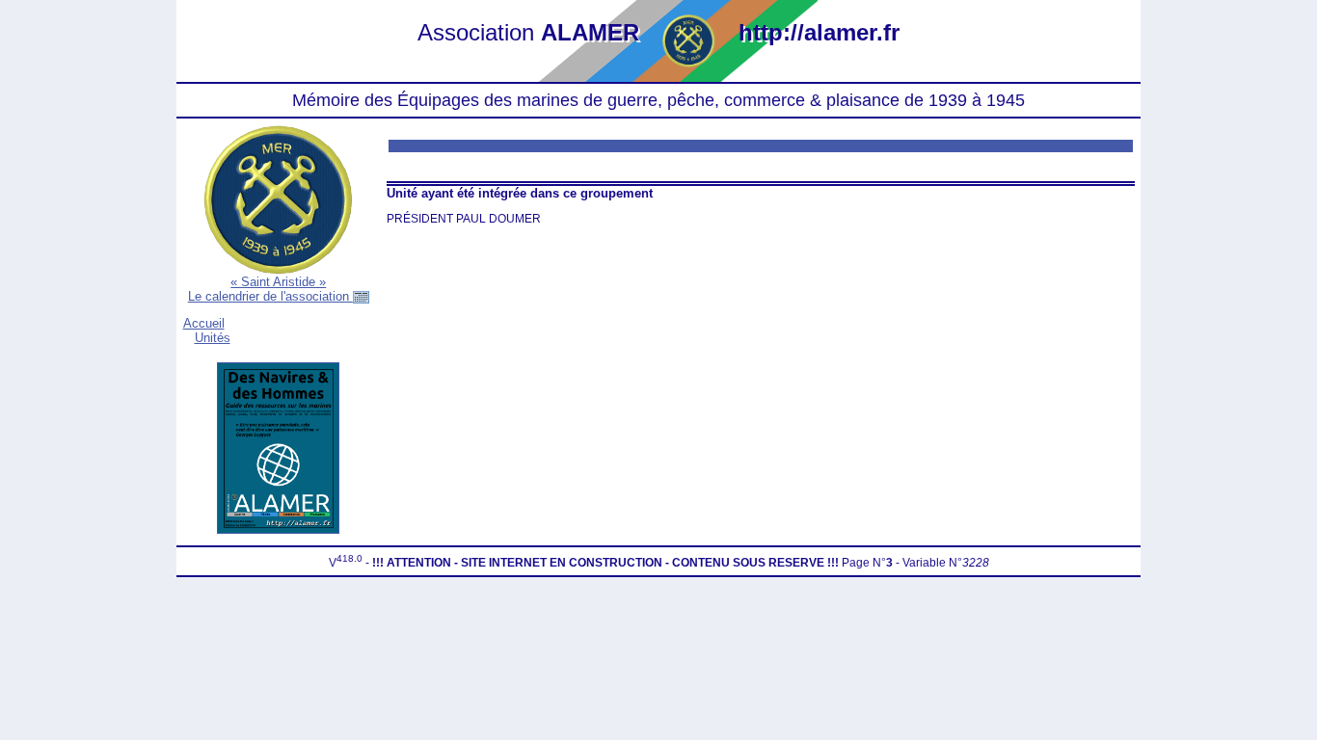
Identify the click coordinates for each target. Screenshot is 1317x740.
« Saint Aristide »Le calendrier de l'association (270, 289)
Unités (212, 337)
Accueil (204, 323)
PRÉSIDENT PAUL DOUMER (464, 218)
